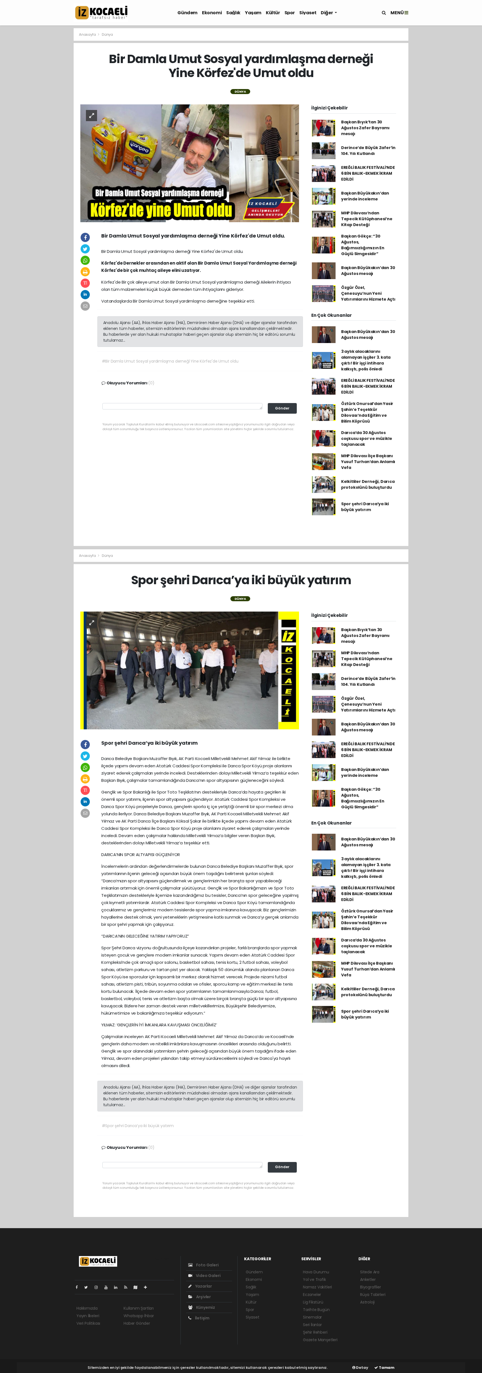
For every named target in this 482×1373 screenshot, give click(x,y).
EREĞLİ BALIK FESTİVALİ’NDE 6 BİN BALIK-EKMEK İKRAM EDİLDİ (368, 173)
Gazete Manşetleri (320, 1340)
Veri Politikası (88, 1323)
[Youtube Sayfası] (108, 1287)
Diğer (327, 12)
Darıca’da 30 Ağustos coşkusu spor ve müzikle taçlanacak (366, 438)
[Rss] (128, 1287)
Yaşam (253, 12)
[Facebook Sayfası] (79, 1287)
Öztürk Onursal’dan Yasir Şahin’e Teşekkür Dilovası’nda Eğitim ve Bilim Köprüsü (367, 412)
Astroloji (367, 1302)
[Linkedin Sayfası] (118, 1287)
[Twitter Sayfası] (88, 1287)
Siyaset (307, 12)
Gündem (187, 12)
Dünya (107, 34)
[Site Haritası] (138, 1287)
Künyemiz (205, 1307)
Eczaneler (312, 1294)
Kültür (273, 12)
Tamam (386, 1367)
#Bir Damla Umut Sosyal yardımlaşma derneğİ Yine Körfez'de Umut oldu (170, 361)
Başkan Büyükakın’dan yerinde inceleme (365, 196)
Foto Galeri (207, 1265)
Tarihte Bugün (316, 1309)
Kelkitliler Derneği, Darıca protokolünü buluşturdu (368, 484)
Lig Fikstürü (313, 1302)
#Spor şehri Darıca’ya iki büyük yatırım (138, 1125)
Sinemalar (312, 1317)
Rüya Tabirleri (372, 1294)
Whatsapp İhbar (139, 1316)
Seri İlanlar (312, 1325)
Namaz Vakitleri (317, 1287)
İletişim (201, 1318)
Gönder (282, 408)
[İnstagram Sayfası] (98, 1287)
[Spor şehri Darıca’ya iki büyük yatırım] (189, 670)
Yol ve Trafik (314, 1279)
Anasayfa (88, 34)
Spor (290, 12)
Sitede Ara (369, 1272)
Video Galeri (207, 1275)
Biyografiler (370, 1287)
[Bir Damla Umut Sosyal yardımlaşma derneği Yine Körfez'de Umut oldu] (189, 163)
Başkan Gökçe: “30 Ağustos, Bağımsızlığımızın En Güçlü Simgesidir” (362, 245)
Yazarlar (203, 1286)
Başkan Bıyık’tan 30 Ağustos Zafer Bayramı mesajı (365, 127)
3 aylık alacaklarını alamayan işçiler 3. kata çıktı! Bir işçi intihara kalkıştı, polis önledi (366, 360)
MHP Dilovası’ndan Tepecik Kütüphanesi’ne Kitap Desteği (366, 218)
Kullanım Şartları (139, 1308)
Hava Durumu (316, 1272)
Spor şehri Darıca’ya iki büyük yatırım (365, 506)
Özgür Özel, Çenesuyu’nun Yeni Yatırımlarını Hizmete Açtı (368, 293)
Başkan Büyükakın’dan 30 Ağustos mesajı (368, 270)
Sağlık (233, 12)
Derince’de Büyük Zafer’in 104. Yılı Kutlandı (368, 150)
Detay (361, 1367)
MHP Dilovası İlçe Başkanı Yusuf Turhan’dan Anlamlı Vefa (368, 461)
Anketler (367, 1279)
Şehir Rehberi (315, 1332)
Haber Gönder (137, 1323)
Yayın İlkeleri (87, 1316)
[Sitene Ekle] (147, 1287)
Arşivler (203, 1297)
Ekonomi (212, 12)
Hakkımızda (87, 1308)
